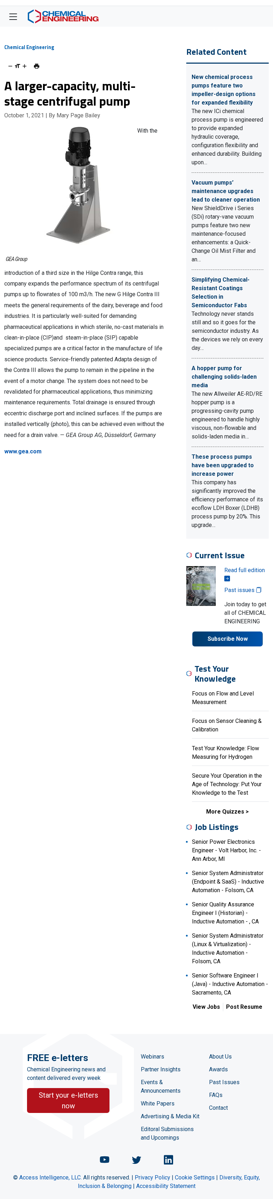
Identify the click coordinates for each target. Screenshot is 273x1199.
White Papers (158, 1103)
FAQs (216, 1095)
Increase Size (24, 66)
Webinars (152, 1056)
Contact (218, 1107)
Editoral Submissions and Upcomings (167, 1133)
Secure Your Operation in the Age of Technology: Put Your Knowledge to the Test (227, 784)
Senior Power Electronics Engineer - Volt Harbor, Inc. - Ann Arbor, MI (226, 850)
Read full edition (244, 570)
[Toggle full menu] (13, 16)
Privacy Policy (152, 1177)
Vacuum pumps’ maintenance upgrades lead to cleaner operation (226, 191)
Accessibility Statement (166, 1186)
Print (36, 66)
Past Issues (224, 1082)
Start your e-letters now (68, 1100)
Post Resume (244, 1006)
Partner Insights (161, 1069)
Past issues (240, 590)
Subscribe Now (228, 638)
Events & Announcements (161, 1086)
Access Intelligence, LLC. (50, 1177)
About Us (220, 1056)
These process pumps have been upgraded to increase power (223, 465)
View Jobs (206, 1006)
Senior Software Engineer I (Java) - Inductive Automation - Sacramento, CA (230, 984)
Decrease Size (10, 66)
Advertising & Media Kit (170, 1116)
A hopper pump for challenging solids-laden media (224, 377)
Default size (17, 66)
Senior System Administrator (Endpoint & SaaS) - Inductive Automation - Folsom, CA (228, 882)
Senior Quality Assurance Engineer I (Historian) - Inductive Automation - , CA (225, 913)
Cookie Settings (195, 1177)
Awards (218, 1069)
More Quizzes (225, 811)
